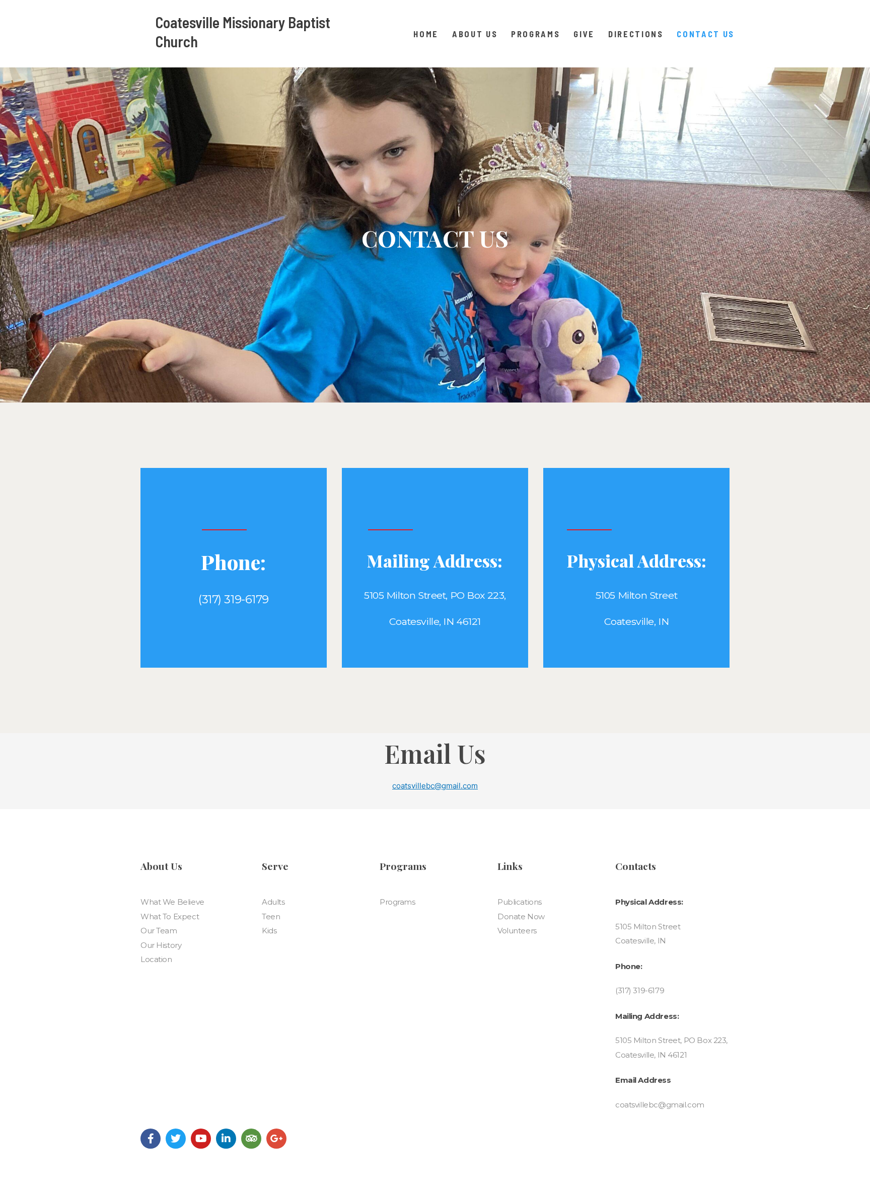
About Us (474, 34)
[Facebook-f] (150, 1139)
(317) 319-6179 (639, 990)
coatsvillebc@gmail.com (435, 785)
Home (426, 34)
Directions (636, 34)
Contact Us (706, 34)
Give (584, 34)
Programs (535, 34)
